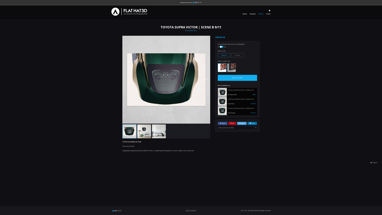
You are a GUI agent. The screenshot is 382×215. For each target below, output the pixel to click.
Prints (261, 14)
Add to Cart (237, 78)
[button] (373, 163)
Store (268, 14)
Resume (253, 14)
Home (245, 14)
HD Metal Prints (192, 30)
